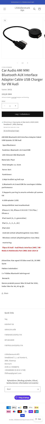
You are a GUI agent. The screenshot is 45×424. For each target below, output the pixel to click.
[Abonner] (37, 389)
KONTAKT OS (9, 324)
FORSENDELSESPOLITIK (13, 335)
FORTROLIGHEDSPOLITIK (14, 345)
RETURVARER (9, 340)
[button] (4, 9)
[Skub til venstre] (17, 62)
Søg (6, 319)
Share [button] (6, 293)
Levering (13, 97)
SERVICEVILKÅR (10, 329)
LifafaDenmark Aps (19, 420)
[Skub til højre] (27, 62)
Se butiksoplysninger (11, 131)
